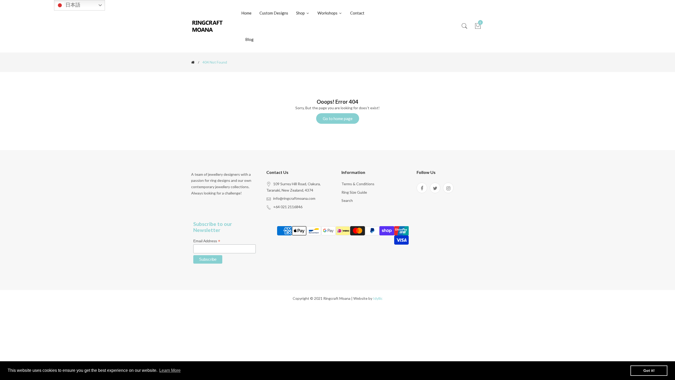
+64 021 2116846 (287, 207)
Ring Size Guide (354, 192)
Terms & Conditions (357, 184)
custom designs (273, 13)
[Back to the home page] (193, 62)
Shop (301, 13)
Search (347, 200)
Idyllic (378, 298)
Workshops (327, 13)
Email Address (206, 241)
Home (246, 13)
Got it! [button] (649, 370)
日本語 (72, 5)
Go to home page (338, 118)
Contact (357, 13)
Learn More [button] (170, 370)
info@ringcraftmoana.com (294, 198)
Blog (249, 39)
